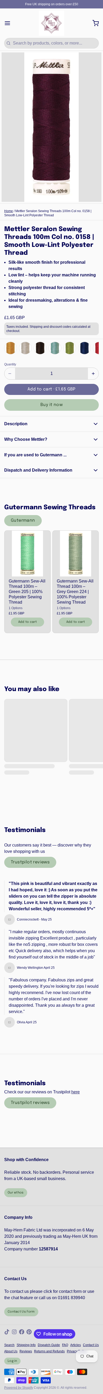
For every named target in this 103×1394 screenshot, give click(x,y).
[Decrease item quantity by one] (9, 373)
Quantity (10, 364)
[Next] (93, 347)
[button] (51, 389)
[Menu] (9, 23)
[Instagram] (14, 1334)
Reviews (26, 1351)
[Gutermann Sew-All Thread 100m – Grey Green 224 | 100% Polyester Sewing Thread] (76, 553)
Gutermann (23, 520)
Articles (75, 1345)
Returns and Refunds (49, 1351)
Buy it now (51, 405)
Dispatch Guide (49, 1345)
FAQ (65, 1345)
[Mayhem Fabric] (51, 23)
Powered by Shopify (18, 1388)
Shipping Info (26, 1345)
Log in (12, 1361)
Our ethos (16, 1192)
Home (8, 211)
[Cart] (93, 23)
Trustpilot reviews (30, 862)
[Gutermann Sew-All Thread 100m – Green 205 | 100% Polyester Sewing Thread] (27, 553)
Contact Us (91, 1345)
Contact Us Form (21, 1311)
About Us (10, 1351)
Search (9, 1345)
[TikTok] (7, 1334)
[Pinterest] (29, 1334)
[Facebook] (21, 1334)
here (75, 1092)
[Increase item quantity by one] (93, 373)
